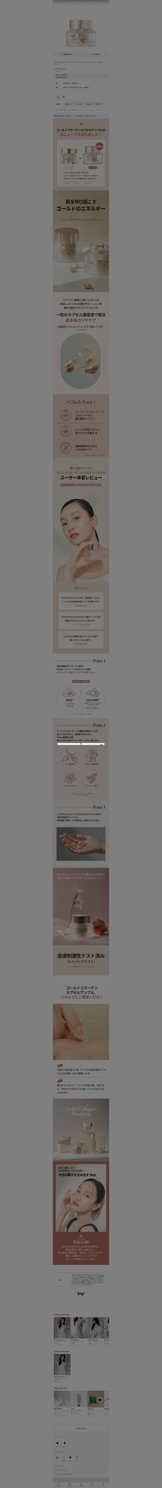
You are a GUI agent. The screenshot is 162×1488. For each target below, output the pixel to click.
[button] (102, 744)
